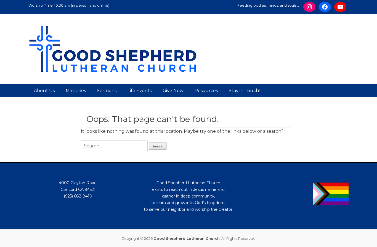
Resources (206, 90)
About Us (44, 90)
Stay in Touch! (244, 90)
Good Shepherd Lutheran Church (186, 238)
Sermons (106, 90)
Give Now (173, 90)
